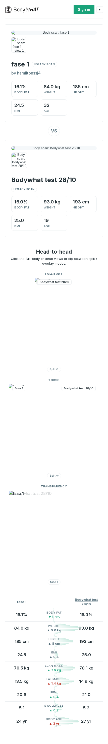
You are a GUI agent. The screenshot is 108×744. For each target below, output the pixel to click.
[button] (54, 325)
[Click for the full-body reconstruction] (54, 33)
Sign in (84, 9)
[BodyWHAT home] (24, 9)
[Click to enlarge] (19, 45)
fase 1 (21, 602)
